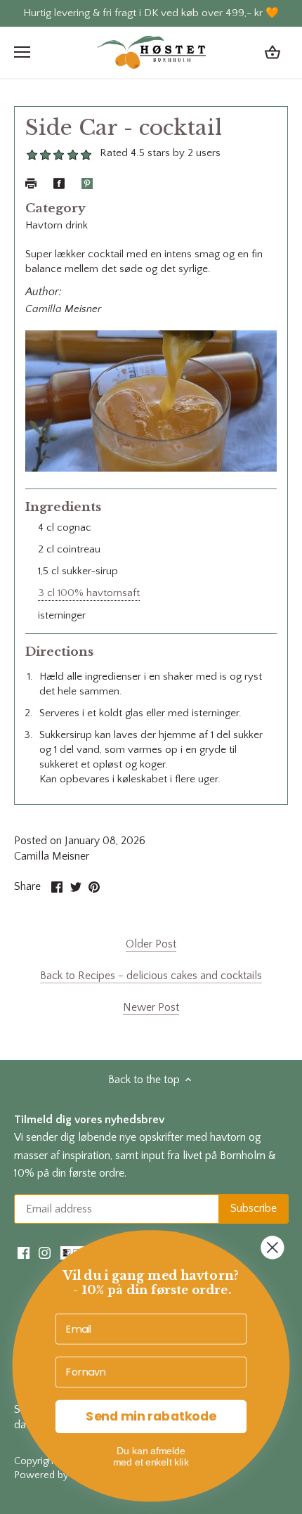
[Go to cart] (272, 52)
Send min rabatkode (151, 1416)
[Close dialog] (272, 1247)
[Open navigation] (22, 52)
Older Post (151, 944)
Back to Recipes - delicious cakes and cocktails (151, 975)
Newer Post (151, 1007)
